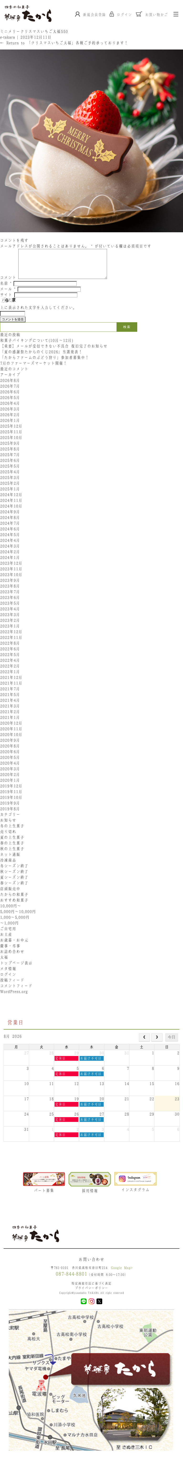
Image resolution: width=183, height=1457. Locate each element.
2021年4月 (10, 700)
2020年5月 (10, 757)
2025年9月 (10, 443)
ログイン (8, 974)
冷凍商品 (8, 860)
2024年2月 (10, 552)
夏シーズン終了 (14, 877)
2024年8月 (10, 517)
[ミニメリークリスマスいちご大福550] (91, 235)
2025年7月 (10, 454)
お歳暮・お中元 (14, 940)
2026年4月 (10, 403)
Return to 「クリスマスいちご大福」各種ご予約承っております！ (64, 43)
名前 (5, 283)
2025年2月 (10, 483)
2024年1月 (10, 557)
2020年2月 (10, 774)
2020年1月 (10, 780)
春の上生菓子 (12, 843)
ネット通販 (10, 854)
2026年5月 (10, 397)
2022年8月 (10, 643)
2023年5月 (10, 603)
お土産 (6, 934)
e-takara (7, 37)
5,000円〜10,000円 (18, 911)
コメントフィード (16, 986)
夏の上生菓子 (12, 837)
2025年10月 (11, 437)
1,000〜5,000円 (15, 917)
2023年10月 (11, 574)
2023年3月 (10, 614)
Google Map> (122, 1267)
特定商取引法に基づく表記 (91, 1283)
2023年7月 (10, 592)
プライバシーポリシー (91, 1287)
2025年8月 (10, 449)
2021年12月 (11, 677)
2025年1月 (10, 489)
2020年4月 (10, 763)
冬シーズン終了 (14, 866)
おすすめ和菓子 (14, 900)
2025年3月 (10, 477)
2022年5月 (10, 654)
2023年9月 (10, 580)
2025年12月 (11, 426)
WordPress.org (14, 991)
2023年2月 (10, 620)
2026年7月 (10, 386)
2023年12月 (11, 563)
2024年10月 (11, 506)
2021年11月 (11, 683)
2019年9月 (10, 803)
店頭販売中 (10, 889)
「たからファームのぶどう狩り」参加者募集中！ (44, 357)
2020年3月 (10, 769)
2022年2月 (10, 666)
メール (7, 289)
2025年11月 (11, 432)
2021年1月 (10, 717)
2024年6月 (10, 529)
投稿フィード (12, 980)
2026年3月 (10, 409)
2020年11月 (11, 729)
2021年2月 (10, 712)
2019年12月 (11, 786)
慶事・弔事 (10, 946)
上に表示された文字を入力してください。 (38, 307)
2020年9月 (10, 740)
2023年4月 (10, 609)
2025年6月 (10, 460)
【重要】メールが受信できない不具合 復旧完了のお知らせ (53, 346)
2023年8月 (10, 586)
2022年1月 (10, 672)
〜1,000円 (9, 923)
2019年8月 (10, 809)
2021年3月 (10, 706)
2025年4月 (10, 472)
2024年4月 (10, 540)
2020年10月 (11, 734)
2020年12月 (11, 723)
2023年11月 (11, 569)
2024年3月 (10, 546)
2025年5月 (10, 466)
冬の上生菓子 (12, 826)
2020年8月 (10, 746)
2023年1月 (10, 626)
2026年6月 (10, 392)
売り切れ (8, 831)
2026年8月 (10, 380)
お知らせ (8, 820)
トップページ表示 (16, 963)
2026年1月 (10, 420)
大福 (4, 957)
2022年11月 (11, 637)
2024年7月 (10, 523)
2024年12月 (11, 494)
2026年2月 (10, 414)
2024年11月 (11, 500)
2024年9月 (10, 512)
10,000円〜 (10, 906)
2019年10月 (11, 797)
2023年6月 (10, 597)
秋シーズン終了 (14, 871)
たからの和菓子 (14, 894)
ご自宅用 (8, 929)
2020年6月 (10, 751)
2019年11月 (11, 791)
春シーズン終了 (14, 883)
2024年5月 (10, 534)
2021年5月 (10, 694)
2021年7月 (10, 689)
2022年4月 (10, 660)
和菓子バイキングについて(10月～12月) (38, 340)
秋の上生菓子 (12, 849)
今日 (171, 1037)
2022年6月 (10, 649)
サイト (6, 295)
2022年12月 (11, 632)
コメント (8, 277)
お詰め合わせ (12, 951)
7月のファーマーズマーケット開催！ (33, 363)
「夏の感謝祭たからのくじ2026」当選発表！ (41, 352)
